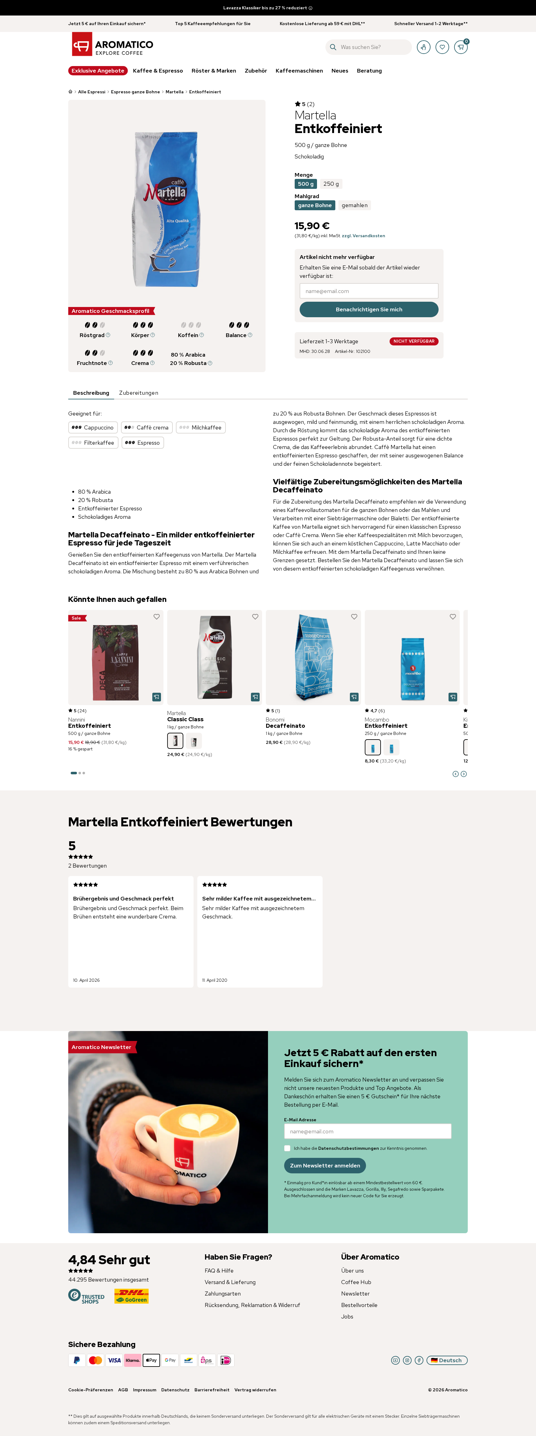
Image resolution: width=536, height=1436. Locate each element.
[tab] (91, 393)
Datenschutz (175, 1390)
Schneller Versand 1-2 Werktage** (431, 23)
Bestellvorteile (359, 1305)
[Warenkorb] (461, 47)
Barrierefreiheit (212, 1390)
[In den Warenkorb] (156, 697)
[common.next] (464, 774)
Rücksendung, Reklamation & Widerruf (252, 1305)
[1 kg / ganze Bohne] (175, 741)
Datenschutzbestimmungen (348, 1148)
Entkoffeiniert (205, 92)
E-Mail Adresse (300, 1120)
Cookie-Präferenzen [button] (90, 1390)
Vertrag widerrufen (255, 1390)
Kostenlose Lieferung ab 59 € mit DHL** (322, 23)
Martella (175, 92)
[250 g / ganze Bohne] (194, 741)
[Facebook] (419, 1360)
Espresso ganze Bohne (135, 92)
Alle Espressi (91, 92)
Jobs (347, 1316)
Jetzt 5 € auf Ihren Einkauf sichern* (107, 23)
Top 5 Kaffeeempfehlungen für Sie (213, 23)
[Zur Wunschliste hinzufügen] (156, 616)
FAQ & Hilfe (219, 1270)
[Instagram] (407, 1360)
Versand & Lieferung (230, 1282)
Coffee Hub (356, 1282)
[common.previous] (456, 774)
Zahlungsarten (223, 1293)
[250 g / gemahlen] (391, 747)
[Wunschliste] (442, 47)
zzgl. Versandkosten (363, 235)
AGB (123, 1390)
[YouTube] (395, 1360)
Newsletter (355, 1293)
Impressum (144, 1390)
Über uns (352, 1270)
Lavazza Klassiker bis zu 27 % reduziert (265, 8)
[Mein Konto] (424, 47)
